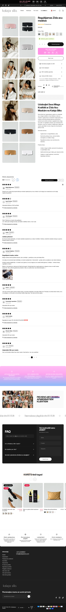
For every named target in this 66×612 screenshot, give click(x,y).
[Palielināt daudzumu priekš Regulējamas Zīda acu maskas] (45, 44)
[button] (41, 24)
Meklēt (3, 554)
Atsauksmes (5, 562)
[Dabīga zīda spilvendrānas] (54, 495)
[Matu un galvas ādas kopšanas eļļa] (33, 495)
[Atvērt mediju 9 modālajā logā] (27, 111)
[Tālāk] (45, 5)
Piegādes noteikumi (6, 568)
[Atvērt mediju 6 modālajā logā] (10, 90)
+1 (13, 513)
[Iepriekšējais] (20, 5)
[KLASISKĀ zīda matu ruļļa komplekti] (12, 495)
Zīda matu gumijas (6, 574)
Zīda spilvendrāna (6, 572)
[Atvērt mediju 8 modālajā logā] (10, 111)
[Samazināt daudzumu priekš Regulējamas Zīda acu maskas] (39, 44)
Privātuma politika (6, 564)
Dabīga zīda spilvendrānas (50, 509)
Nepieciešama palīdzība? (57, 86)
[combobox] (52, 5)
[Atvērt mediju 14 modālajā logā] (27, 153)
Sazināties (4, 560)
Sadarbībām (5, 556)
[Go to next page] (37, 357)
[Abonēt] (29, 596)
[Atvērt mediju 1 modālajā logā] (27, 26)
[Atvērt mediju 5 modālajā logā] (27, 68)
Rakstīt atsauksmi (49, 180)
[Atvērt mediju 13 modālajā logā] (10, 153)
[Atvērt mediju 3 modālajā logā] (27, 47)
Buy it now (50, 58)
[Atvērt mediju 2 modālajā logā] (10, 47)
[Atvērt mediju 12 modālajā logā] (27, 132)
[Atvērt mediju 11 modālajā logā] (10, 26)
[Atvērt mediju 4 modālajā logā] (10, 68)
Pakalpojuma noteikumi (7, 558)
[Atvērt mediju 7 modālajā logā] (27, 90)
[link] (20, 552)
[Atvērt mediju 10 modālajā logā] (10, 132)
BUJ (16, 436)
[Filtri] (59, 180)
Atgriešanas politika (6, 566)
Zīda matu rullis (6, 570)
